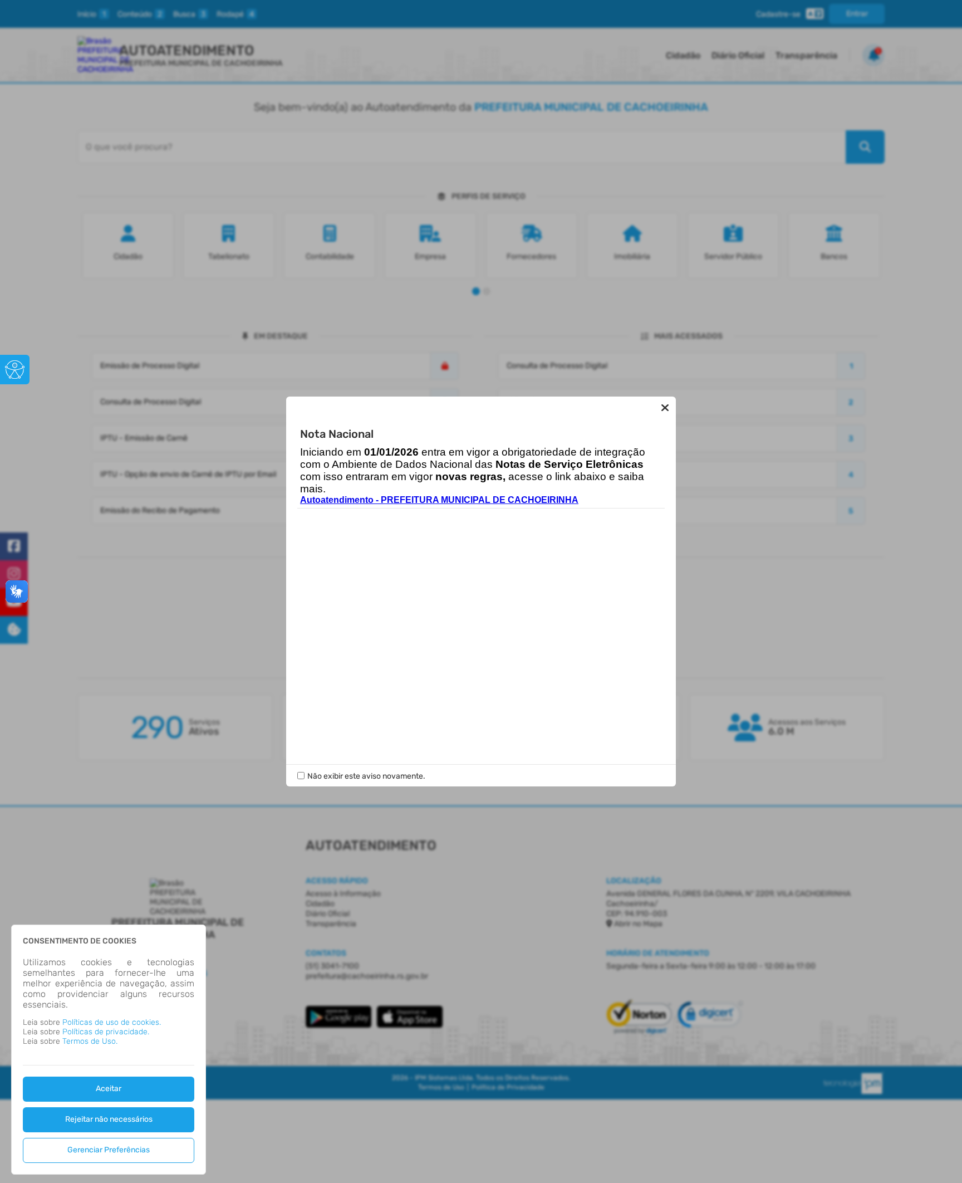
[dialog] (108, 1050)
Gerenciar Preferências (108, 1150)
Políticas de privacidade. (105, 1032)
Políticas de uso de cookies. (111, 1022)
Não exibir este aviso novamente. (366, 776)
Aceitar (108, 1088)
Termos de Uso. (89, 1041)
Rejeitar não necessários (109, 1119)
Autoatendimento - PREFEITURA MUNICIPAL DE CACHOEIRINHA (439, 500)
